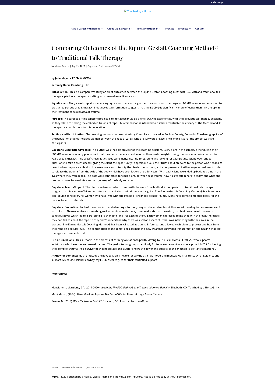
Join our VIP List (95, 367)
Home (55, 367)
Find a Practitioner (147, 29)
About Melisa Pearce (118, 29)
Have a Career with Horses (85, 29)
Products (183, 29)
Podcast (169, 29)
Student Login (217, 2)
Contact (199, 29)
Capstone (93, 66)
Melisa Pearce (62, 66)
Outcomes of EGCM (109, 66)
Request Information (72, 367)
